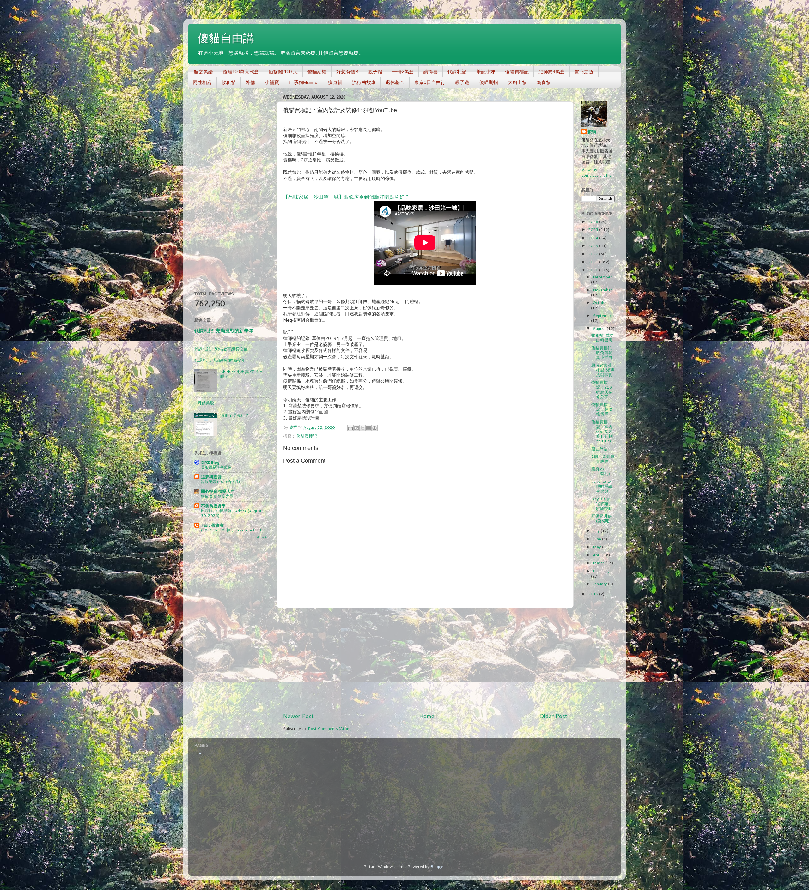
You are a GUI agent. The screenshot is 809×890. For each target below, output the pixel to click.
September (603, 315)
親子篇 (375, 71)
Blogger (437, 866)
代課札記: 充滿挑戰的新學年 (223, 330)
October (600, 302)
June (597, 539)
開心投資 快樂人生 (218, 491)
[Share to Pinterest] (374, 428)
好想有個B (347, 71)
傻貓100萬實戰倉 (241, 71)
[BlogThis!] (356, 428)
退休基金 (395, 82)
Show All (262, 537)
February (601, 571)
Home (426, 716)
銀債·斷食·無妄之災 (217, 496)
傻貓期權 (316, 71)
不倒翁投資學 (213, 506)
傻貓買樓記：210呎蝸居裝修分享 (601, 389)
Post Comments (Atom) (330, 728)
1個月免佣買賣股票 (602, 458)
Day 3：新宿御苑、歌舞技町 (601, 503)
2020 (593, 270)
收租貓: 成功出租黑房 (602, 337)
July (597, 530)
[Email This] (350, 428)
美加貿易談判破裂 (216, 467)
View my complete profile (596, 172)
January (600, 583)
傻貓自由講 (226, 38)
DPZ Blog (210, 462)
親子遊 (462, 82)
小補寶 (272, 82)
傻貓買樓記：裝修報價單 (601, 409)
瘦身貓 (335, 82)
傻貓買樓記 (517, 71)
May (597, 546)
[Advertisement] (425, 660)
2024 (593, 237)
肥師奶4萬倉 (551, 71)
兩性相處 (202, 82)
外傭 (250, 82)
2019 (593, 593)
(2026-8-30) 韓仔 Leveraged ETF (231, 530)
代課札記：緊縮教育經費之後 (221, 349)
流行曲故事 (364, 82)
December (602, 277)
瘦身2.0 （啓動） (601, 471)
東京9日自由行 (429, 82)
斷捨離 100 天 (283, 71)
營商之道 (584, 71)
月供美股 (206, 403)
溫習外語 (599, 448)
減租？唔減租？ (234, 415)
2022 (593, 254)
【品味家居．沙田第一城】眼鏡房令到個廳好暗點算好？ (346, 197)
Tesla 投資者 (212, 525)
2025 (593, 229)
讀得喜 (430, 71)
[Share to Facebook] (368, 428)
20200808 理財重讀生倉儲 (601, 486)
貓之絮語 (203, 71)
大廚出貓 (517, 82)
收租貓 (229, 82)
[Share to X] (362, 428)
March (599, 563)
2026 (593, 221)
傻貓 (592, 131)
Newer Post (298, 716)
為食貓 (544, 82)
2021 (593, 261)
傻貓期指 (488, 82)
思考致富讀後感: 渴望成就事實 (602, 370)
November (602, 290)
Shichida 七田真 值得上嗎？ (241, 374)
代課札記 (456, 71)
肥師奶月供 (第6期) (601, 518)
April (597, 555)
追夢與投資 (211, 477)
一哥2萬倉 (403, 71)
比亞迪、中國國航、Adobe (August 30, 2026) (231, 513)
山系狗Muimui (303, 82)
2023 (593, 245)
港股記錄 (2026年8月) (220, 481)
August (600, 328)
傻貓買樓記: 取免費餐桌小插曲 (602, 352)
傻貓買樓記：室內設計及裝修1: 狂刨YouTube (602, 431)
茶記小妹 (485, 71)
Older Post (553, 716)
